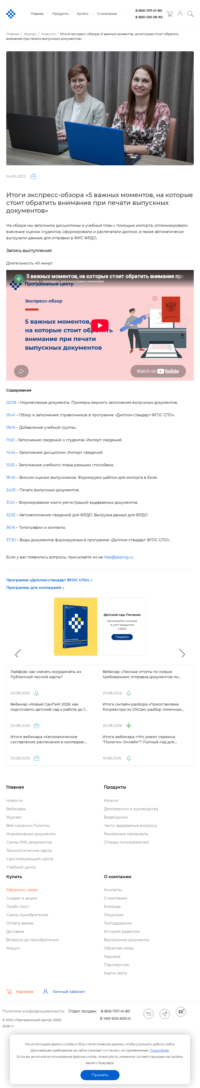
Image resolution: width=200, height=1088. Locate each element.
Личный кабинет (68, 991)
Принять (100, 1075)
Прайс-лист (17, 906)
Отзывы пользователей (126, 842)
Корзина (24, 991)
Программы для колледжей (33, 587)
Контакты (113, 890)
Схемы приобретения (27, 915)
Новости (14, 800)
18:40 (10, 477)
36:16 (10, 527)
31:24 (10, 502)
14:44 (10, 452)
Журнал (13, 817)
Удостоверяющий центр (30, 859)
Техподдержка (118, 923)
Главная (37, 14)
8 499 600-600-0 (115, 1018)
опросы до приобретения (32, 940)
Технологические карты (29, 850)
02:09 (11, 402)
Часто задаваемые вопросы (130, 825)
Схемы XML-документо (29, 842)
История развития (122, 931)
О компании (107, 14)
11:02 (10, 440)
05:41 (10, 415)
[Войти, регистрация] (180, 14)
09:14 (10, 427)
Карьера (112, 956)
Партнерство (116, 965)
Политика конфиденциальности (33, 1011)
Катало (111, 800)
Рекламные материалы (126, 834)
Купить (83, 14)
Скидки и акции (21, 898)
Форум (13, 948)
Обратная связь (119, 948)
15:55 (10, 465)
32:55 (10, 515)
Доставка (15, 931)
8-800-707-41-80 (148, 10)
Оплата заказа (19, 923)
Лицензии (114, 915)
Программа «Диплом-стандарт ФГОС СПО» (47, 580)
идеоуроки (116, 817)
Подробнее (159, 1050)
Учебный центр (21, 867)
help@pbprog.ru (118, 557)
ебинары (16, 809)
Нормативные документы (31, 834)
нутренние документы (126, 940)
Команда (112, 906)
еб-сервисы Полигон (28, 825)
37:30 (11, 540)
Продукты (60, 14)
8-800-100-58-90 (148, 17)
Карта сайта (115, 973)
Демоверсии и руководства (131, 809)
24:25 (11, 490)
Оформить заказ (22, 890)
